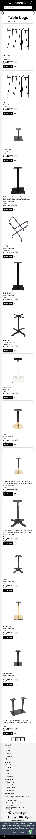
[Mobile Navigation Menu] (5, 3)
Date (13, 21)
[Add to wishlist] (15, 66)
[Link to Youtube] (21, 817)
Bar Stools (9, 756)
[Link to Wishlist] (32, 837)
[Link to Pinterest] (26, 817)
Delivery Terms (10, 788)
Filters (6, 13)
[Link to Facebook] (9, 817)
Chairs (8, 748)
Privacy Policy (10, 782)
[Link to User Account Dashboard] (18, 837)
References (9, 776)
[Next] (23, 739)
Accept (22, 832)
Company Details (11, 790)
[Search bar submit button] (30, 8)
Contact (8, 768)
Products (8, 765)
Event (7, 759)
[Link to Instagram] (15, 817)
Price (8, 21)
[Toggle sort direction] (3, 21)
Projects (8, 773)
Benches (8, 753)
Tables (8, 750)
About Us (9, 770)
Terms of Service (11, 785)
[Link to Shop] (4, 837)
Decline (14, 832)
